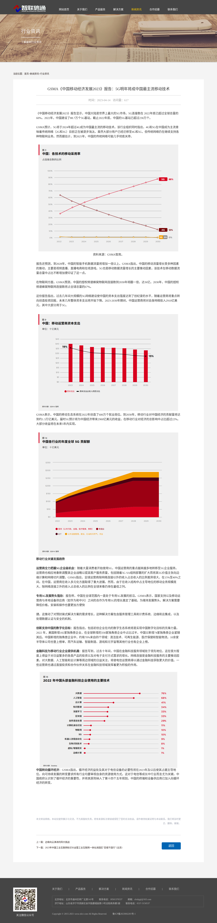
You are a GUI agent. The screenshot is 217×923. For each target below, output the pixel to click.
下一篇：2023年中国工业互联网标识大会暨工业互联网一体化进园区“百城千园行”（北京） (80, 847)
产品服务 (80, 889)
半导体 (40, 641)
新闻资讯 (34, 74)
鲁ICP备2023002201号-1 (124, 914)
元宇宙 (112, 641)
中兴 (82, 600)
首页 (26, 74)
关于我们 (57, 889)
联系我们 (174, 889)
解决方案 (104, 889)
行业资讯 (44, 74)
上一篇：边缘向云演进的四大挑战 (53, 842)
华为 (73, 600)
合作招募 (151, 889)
